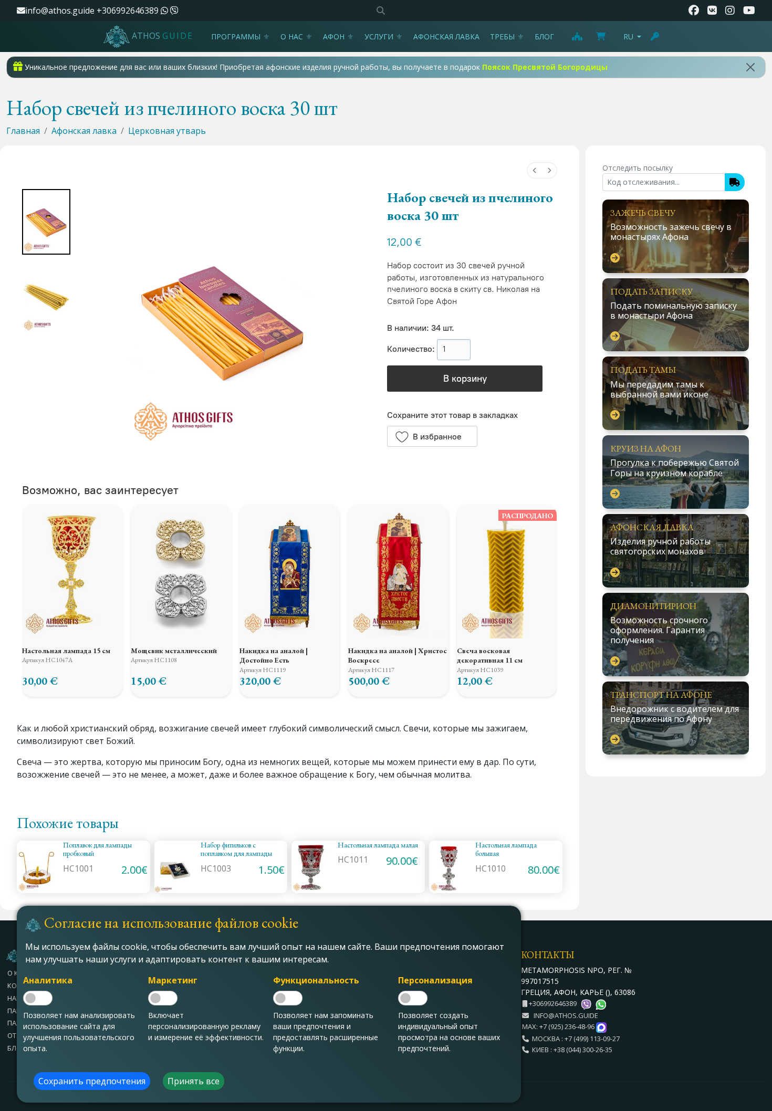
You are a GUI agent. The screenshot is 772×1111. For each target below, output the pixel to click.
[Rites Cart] (576, 36)
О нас (291, 36)
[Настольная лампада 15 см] (72, 571)
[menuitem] (534, 170)
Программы (235, 36)
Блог (544, 36)
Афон (334, 36)
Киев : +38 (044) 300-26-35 (570, 1049)
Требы (502, 36)
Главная (23, 131)
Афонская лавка (446, 36)
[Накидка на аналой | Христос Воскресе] (398, 571)
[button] (432, 436)
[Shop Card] (601, 36)
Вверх (754, 1045)
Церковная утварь (167, 131)
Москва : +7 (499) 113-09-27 (574, 1038)
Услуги (378, 36)
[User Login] (655, 36)
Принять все (194, 1081)
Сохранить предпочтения (91, 1081)
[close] (750, 67)
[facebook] (693, 10)
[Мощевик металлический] (181, 571)
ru (628, 36)
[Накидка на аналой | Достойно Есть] (289, 571)
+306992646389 (129, 10)
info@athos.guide (60, 10)
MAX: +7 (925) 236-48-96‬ (559, 1026)
